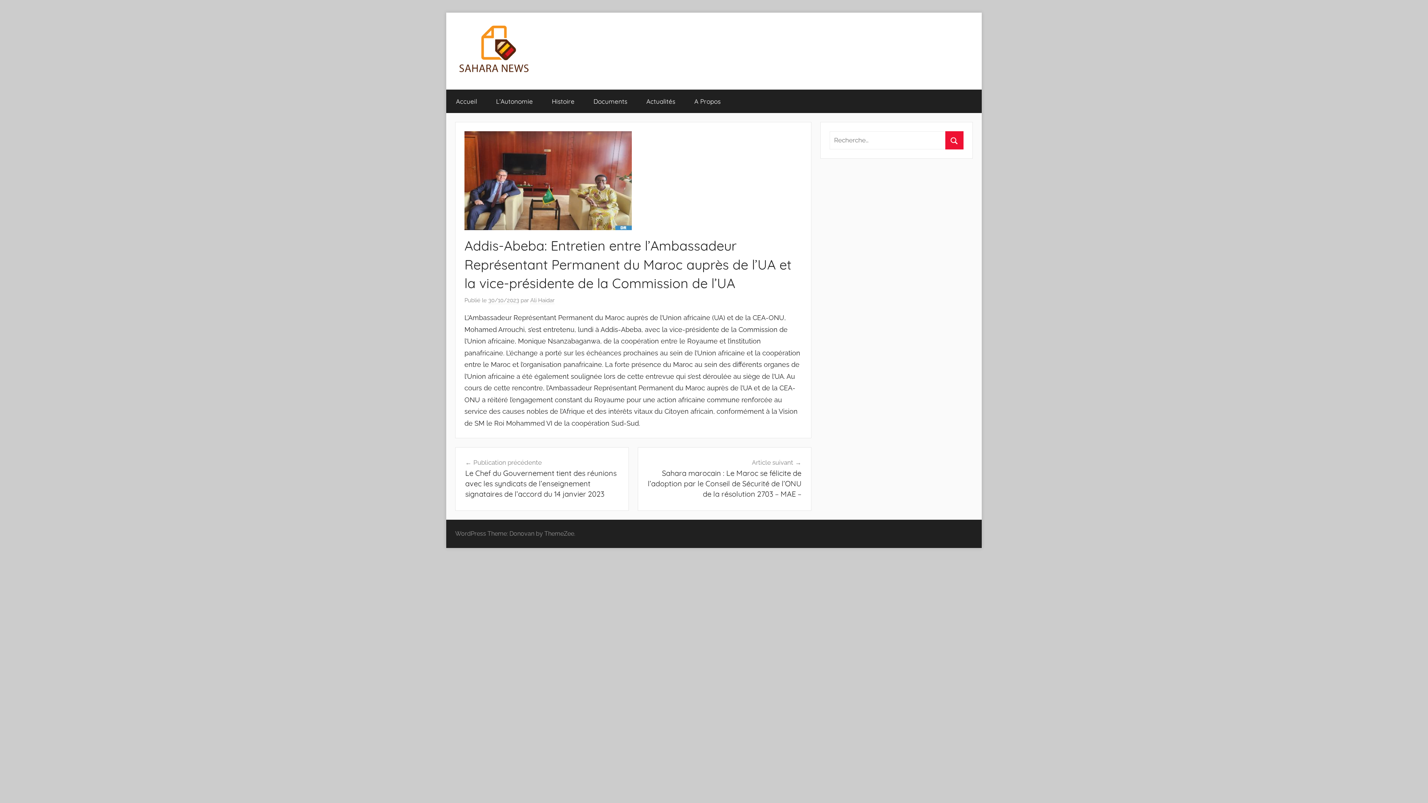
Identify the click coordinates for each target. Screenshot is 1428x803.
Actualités (660, 101)
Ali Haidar (542, 300)
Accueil (466, 101)
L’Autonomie (514, 101)
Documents (610, 101)
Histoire (563, 101)
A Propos (707, 101)
